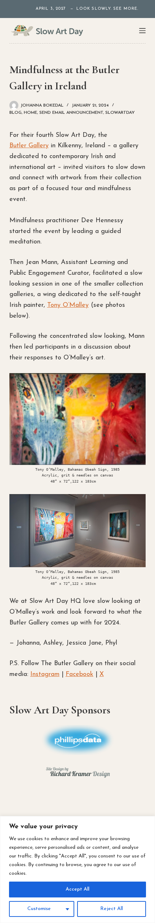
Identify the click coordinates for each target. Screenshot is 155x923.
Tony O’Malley (68, 305)
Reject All (111, 908)
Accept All (77, 889)
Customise (39, 908)
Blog (15, 113)
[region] (77, 869)
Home (30, 113)
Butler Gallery (29, 146)
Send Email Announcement (71, 113)
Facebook (79, 674)
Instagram (44, 674)
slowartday (120, 113)
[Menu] (142, 30)
